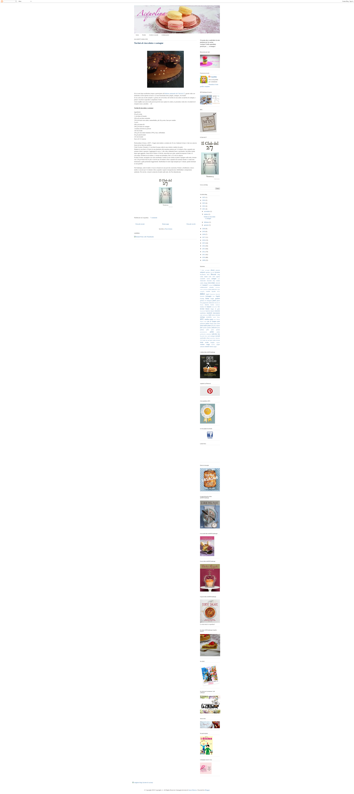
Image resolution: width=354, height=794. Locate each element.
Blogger (207, 790)
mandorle (209, 313)
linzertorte (202, 311)
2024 (204, 200)
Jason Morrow (193, 790)
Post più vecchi (191, 224)
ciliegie (205, 283)
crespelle (202, 291)
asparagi (207, 272)
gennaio (206, 225)
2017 (204, 237)
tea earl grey (209, 340)
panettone (202, 323)
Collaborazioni (165, 35)
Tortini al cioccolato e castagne (148, 43)
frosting (202, 298)
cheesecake (203, 280)
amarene (218, 270)
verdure (202, 344)
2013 (204, 249)
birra (208, 274)
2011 (204, 254)
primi (212, 332)
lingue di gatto (215, 309)
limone (207, 309)
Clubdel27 (205, 285)
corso (201, 289)
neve (215, 319)
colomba (211, 287)
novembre (207, 211)
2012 (204, 251)
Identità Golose (209, 304)
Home (137, 35)
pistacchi (214, 327)
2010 (204, 257)
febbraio (206, 222)
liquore (212, 311)
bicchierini (203, 274)
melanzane (205, 315)
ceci (219, 278)
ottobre (206, 214)
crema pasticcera (212, 289)
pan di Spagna (211, 321)
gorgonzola (205, 302)
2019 (204, 231)
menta (213, 315)
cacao (206, 276)
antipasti (202, 272)
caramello (202, 278)
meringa (202, 317)
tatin (204, 340)
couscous (205, 289)
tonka (214, 340)
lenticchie (214, 306)
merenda (217, 315)
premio (218, 329)
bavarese (217, 272)
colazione (216, 285)
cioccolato (211, 283)
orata (205, 321)
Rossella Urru (203, 336)
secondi (217, 336)
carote (208, 278)
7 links (202, 270)
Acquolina (213, 77)
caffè (213, 276)
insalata (202, 306)
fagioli (207, 294)
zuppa (215, 346)
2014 (204, 246)
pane (218, 321)
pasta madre (203, 325)
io (205, 306)
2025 (204, 197)
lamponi (209, 306)
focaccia (202, 296)
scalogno (212, 336)
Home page (165, 224)
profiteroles (203, 334)
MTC (202, 319)
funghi (212, 298)
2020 (204, 228)
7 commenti (153, 217)
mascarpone (216, 313)
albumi (213, 270)
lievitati (202, 309)
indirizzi (218, 304)
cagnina (218, 276)
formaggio (208, 296)
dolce (218, 291)
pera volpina (216, 325)
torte (201, 342)
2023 (204, 203)
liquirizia (208, 311)
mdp (201, 315)
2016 (204, 240)
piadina (209, 327)
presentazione (203, 332)
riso (219, 334)
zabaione (202, 346)
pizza (218, 327)
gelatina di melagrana (206, 300)
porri (212, 329)
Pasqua (211, 323)
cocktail (211, 285)
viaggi (208, 344)
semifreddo (203, 338)
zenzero (207, 346)
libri (219, 306)
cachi (210, 276)
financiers (212, 294)
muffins (207, 319)
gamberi (217, 298)
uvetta (207, 342)
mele (210, 315)
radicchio (214, 334)
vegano (218, 342)
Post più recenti (140, 224)
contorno (217, 287)
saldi (209, 336)
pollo (207, 329)
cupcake (213, 291)
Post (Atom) (168, 229)
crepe (218, 289)
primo (218, 332)
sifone (208, 338)
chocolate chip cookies (213, 280)
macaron (217, 311)
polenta (202, 329)
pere (201, 327)
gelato (214, 300)
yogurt (218, 344)
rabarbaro (208, 334)
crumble (208, 291)
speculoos (212, 338)
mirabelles (209, 317)
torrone (218, 340)
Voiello (213, 344)
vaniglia (212, 342)
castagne (213, 278)
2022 (204, 206)
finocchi (218, 294)
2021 (204, 209)
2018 (204, 234)
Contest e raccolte (153, 35)
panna (207, 323)
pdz (212, 325)
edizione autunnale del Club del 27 (174, 93)
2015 (204, 243)
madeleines (203, 313)
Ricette (144, 35)
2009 (204, 260)
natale (211, 319)
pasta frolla (217, 323)
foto (214, 296)
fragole (218, 296)
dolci (202, 293)
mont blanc (216, 317)
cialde (201, 283)
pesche (205, 327)
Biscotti (213, 274)
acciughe (207, 270)
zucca (211, 346)
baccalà (212, 272)
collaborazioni (203, 287)
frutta (207, 298)
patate (209, 325)
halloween (211, 302)
